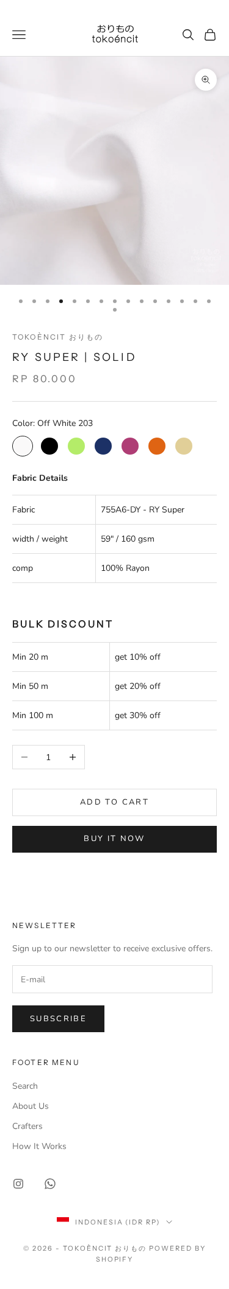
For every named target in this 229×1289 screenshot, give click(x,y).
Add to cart (114, 802)
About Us (30, 1106)
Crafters (27, 1126)
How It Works (39, 1146)
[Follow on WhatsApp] (50, 1184)
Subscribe (58, 1018)
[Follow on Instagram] (18, 1184)
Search (25, 1086)
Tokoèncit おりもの (57, 336)
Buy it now (114, 838)
